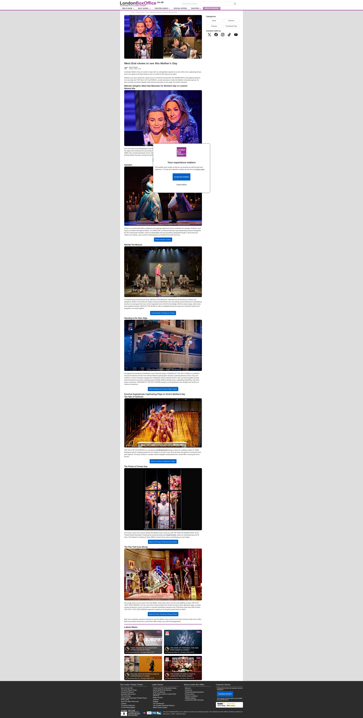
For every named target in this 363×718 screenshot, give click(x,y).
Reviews (231, 20)
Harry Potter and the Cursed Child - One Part (164, 694)
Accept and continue (181, 177)
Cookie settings (181, 184)
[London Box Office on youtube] (236, 34)
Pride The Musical (159, 692)
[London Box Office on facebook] (216, 34)
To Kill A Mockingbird (128, 707)
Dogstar (155, 701)
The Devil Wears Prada (129, 690)
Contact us (188, 690)
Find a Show (127, 8)
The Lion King (125, 696)
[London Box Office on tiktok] (229, 34)
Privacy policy (189, 694)
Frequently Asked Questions (194, 692)
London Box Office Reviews (194, 700)
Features (214, 26)
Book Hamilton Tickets (163, 239)
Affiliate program (190, 698)
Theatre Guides (161, 8)
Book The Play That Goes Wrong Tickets (163, 614)
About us (188, 688)
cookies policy (199, 169)
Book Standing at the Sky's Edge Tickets (163, 389)
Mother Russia (158, 697)
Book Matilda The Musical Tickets (163, 313)
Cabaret (123, 703)
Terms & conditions (191, 696)
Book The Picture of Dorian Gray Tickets (163, 542)
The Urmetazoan (158, 703)
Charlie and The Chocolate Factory (164, 688)
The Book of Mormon (128, 705)
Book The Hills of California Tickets (163, 461)
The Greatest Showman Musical (163, 705)
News (211, 8)
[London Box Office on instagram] (222, 34)
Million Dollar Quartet (160, 707)
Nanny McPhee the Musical (162, 690)
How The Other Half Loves (130, 701)
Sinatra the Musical (127, 692)
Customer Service (225, 694)
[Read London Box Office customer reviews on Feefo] (229, 705)
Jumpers (156, 699)
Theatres (195, 8)
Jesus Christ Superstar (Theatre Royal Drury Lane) (134, 698)
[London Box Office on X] (209, 34)
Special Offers (180, 8)
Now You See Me (127, 688)
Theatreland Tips (231, 26)
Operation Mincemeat (128, 694)
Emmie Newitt (133, 67)
